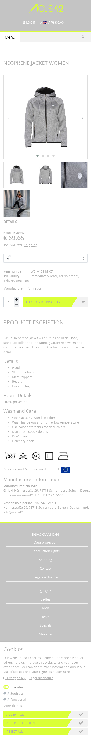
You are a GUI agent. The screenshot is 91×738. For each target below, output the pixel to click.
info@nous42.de (15, 512)
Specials (46, 625)
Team (46, 616)
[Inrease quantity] (16, 299)
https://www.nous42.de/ (21, 495)
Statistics (17, 693)
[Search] (83, 36)
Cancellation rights (46, 551)
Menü (10, 39)
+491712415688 (51, 495)
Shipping (30, 245)
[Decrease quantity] (16, 304)
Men (45, 608)
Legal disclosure (45, 577)
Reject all (14, 731)
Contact (45, 568)
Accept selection (20, 723)
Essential (17, 687)
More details (12, 706)
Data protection (45, 542)
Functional (18, 699)
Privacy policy (15, 678)
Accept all (15, 714)
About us (45, 634)
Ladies (45, 599)
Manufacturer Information (22, 288)
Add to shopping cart (44, 302)
